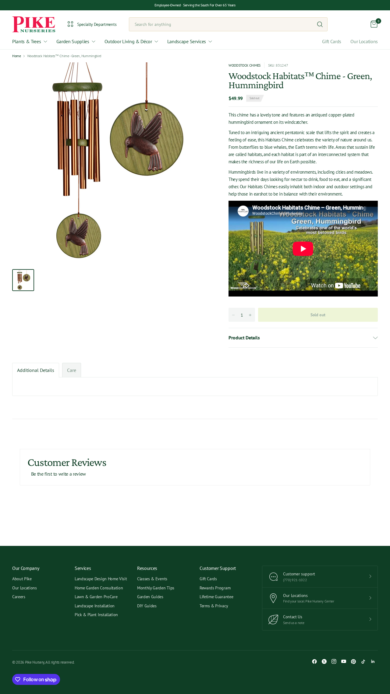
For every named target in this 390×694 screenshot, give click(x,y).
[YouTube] (344, 661)
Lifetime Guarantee (216, 596)
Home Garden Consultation (99, 588)
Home (16, 56)
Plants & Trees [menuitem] (26, 41)
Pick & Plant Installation (96, 614)
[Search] (320, 24)
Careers (18, 596)
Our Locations (364, 41)
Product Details (244, 338)
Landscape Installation (95, 606)
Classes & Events (152, 578)
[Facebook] (314, 661)
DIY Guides (147, 606)
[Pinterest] (353, 661)
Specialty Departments (96, 24)
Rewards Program (215, 588)
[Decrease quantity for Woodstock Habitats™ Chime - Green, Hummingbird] (233, 315)
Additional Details (35, 370)
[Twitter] (324, 661)
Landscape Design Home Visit (101, 578)
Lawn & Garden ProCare (96, 596)
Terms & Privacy (214, 606)
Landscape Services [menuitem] (186, 41)
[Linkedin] (373, 661)
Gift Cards (331, 41)
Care (71, 370)
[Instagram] (334, 661)
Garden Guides (150, 596)
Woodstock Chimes (245, 65)
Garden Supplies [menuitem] (72, 41)
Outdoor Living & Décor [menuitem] (128, 41)
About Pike (22, 578)
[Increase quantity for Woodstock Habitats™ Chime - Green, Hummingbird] (250, 315)
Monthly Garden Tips (155, 588)
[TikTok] (363, 661)
